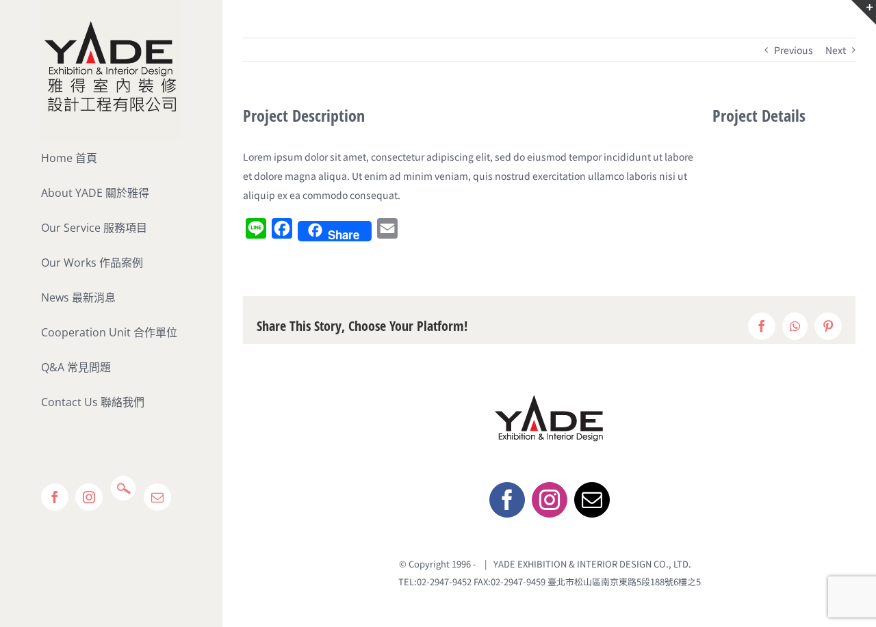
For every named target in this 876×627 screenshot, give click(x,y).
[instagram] (549, 500)
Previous (793, 50)
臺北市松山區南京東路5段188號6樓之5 (624, 581)
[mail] (592, 500)
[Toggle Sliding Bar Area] (863, 12)
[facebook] (507, 500)
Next (835, 50)
